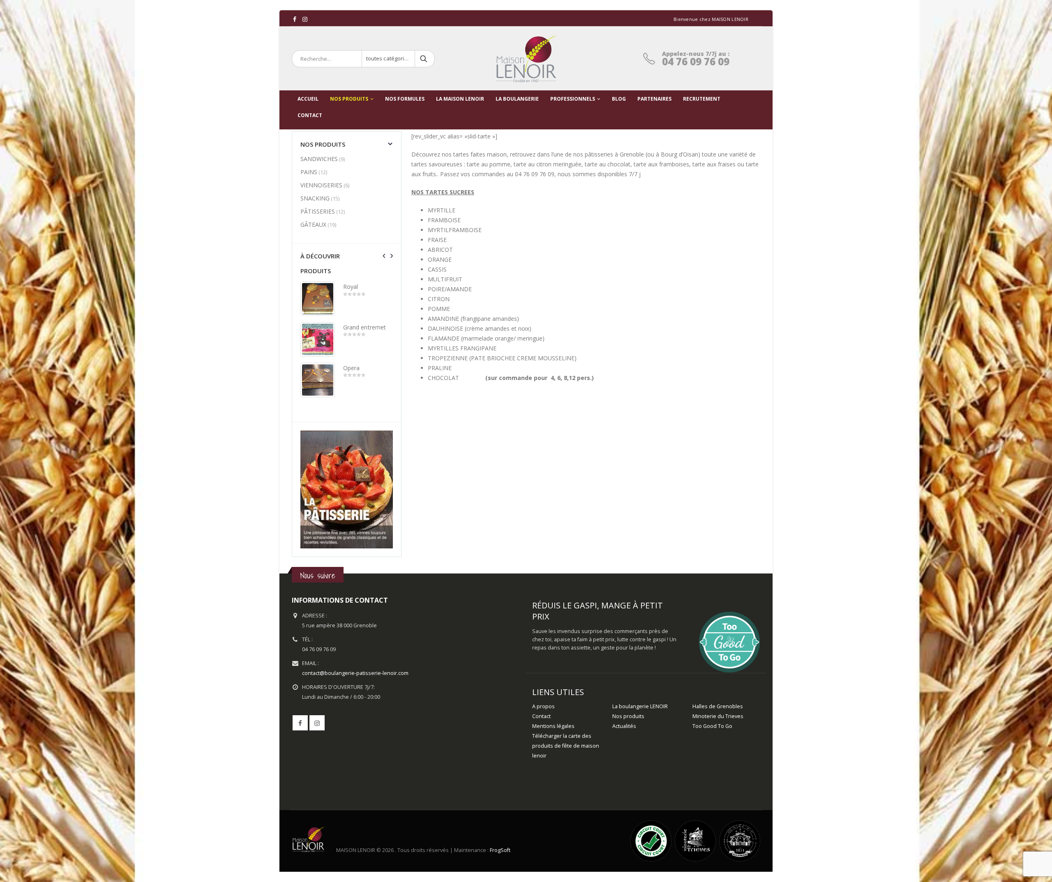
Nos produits (349, 98)
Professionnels (572, 98)
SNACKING (315, 198)
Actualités (624, 726)
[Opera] (317, 380)
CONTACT (310, 115)
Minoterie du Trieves (717, 716)
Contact (541, 716)
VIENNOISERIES (321, 185)
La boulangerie (517, 98)
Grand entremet (364, 327)
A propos (543, 706)
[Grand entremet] (317, 339)
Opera (351, 368)
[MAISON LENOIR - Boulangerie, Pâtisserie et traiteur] (526, 58)
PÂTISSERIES (317, 211)
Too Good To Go (712, 726)
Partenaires (654, 98)
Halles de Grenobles (717, 706)
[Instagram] (305, 19)
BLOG (619, 98)
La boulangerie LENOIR (640, 706)
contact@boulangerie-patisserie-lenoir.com (355, 673)
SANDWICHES (319, 159)
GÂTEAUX (313, 224)
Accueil (308, 98)
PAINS (308, 172)
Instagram (317, 722)
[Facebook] (295, 19)
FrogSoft (500, 850)
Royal (350, 286)
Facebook (300, 722)
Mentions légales (553, 726)
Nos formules (404, 98)
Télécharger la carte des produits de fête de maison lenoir (565, 745)
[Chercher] (424, 59)
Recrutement (701, 98)
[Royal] (317, 298)
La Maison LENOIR (460, 98)
